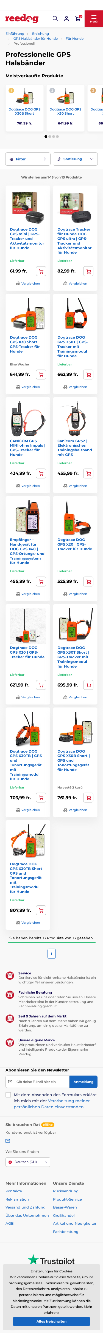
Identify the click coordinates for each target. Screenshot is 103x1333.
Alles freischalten (51, 1321)
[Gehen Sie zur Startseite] (21, 18)
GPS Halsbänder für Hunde (35, 38)
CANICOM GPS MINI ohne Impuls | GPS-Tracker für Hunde (27, 448)
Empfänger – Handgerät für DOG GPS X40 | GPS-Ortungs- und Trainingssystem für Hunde (27, 551)
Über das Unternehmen (27, 1215)
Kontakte (13, 1191)
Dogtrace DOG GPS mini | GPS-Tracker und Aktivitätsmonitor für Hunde (27, 238)
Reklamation (17, 1199)
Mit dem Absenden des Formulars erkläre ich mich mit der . (55, 1100)
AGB (9, 1223)
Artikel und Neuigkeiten (75, 1223)
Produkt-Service (67, 1199)
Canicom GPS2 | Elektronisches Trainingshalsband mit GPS (74, 448)
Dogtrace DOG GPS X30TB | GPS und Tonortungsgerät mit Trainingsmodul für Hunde (26, 765)
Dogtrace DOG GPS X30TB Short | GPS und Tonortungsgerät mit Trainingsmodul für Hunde (27, 878)
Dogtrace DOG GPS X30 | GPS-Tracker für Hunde (27, 652)
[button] (55, 18)
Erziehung (40, 34)
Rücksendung (66, 1191)
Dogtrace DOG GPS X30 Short (65, 111)
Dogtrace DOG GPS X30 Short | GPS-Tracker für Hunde (25, 344)
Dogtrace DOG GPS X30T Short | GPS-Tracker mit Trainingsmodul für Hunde (73, 656)
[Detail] (41, 473)
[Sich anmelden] (66, 18)
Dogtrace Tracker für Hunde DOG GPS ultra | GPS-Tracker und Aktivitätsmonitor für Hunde (74, 240)
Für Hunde (74, 38)
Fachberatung (66, 1231)
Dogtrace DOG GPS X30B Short (25, 111)
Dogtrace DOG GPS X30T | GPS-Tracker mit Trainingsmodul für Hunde (72, 346)
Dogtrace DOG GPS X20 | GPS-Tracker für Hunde (74, 544)
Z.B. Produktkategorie (38, 53)
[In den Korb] (41, 271)
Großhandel (64, 1215)
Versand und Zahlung (25, 1207)
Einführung (14, 34)
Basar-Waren (65, 1207)
